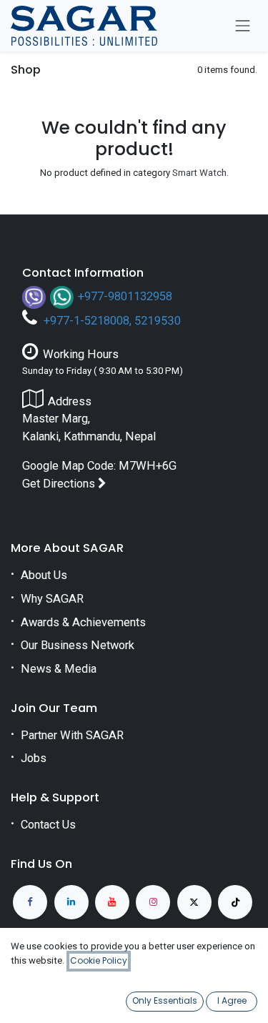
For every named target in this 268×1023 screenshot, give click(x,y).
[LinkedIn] (71, 902)
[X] (194, 902)
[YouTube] (112, 902)
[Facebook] (30, 902)
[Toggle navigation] (243, 26)
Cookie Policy (98, 960)
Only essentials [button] (164, 1000)
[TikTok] (235, 902)
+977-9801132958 (125, 295)
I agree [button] (232, 1000)
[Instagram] (153, 902)
